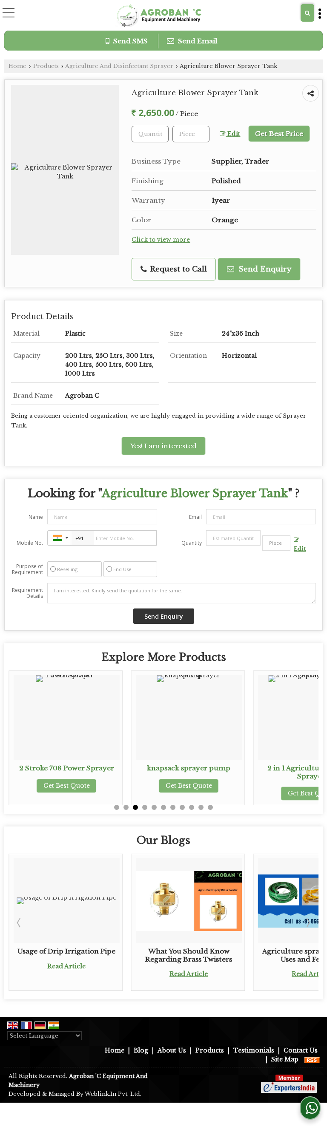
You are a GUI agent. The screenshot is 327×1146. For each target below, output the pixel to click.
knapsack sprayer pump (188, 768)
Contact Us (301, 1050)
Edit (233, 134)
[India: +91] (59, 538)
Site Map (284, 1059)
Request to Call (177, 269)
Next (307, 922)
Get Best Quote (66, 785)
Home (17, 66)
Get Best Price (279, 134)
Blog (141, 1050)
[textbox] (190, 134)
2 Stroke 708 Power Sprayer (66, 768)
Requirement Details (27, 593)
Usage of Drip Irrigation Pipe (66, 951)
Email (195, 517)
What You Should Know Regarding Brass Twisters (188, 955)
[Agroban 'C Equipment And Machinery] (158, 16)
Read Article (66, 966)
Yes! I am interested (163, 446)
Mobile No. (30, 542)
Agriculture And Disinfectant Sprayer (119, 66)
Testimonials (253, 1050)
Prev (19, 922)
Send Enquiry (263, 269)
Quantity (191, 542)
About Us (172, 1050)
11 (210, 807)
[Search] (307, 13)
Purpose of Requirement (27, 569)
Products (46, 66)
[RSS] (312, 1059)
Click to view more (161, 239)
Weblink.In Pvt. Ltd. (113, 1094)
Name (36, 517)
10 (201, 807)
